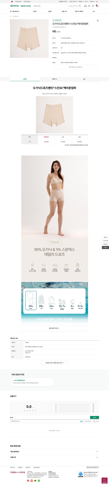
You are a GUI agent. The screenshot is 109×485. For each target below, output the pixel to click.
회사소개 (12, 467)
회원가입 (81, 1)
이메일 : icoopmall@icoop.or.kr (33, 477)
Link (97, 1)
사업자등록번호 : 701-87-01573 (40, 473)
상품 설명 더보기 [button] (54, 328)
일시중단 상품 (15, 16)
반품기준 (13, 457)
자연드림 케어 (18, 1)
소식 (94, 11)
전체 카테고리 (15, 11)
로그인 (86, 1)
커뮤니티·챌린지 (79, 11)
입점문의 (20, 467)
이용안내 (92, 1)
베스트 (35, 11)
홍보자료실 (37, 467)
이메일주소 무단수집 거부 (53, 476)
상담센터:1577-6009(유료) (53, 477)
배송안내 (105, 237)
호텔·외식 (64, 11)
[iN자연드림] (12, 1)
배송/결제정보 (14, 451)
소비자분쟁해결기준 (52, 474)
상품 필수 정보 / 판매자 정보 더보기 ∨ (55, 363)
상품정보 (25, 79)
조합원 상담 (105, 244)
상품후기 (54, 79)
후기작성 (94, 417)
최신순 (81, 421)
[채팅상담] (104, 480)
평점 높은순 (88, 421)
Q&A (84, 79)
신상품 (49, 11)
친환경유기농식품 (25, 6)
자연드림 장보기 (27, 1)
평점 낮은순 (96, 421)
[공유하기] (97, 20)
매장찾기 (28, 467)
